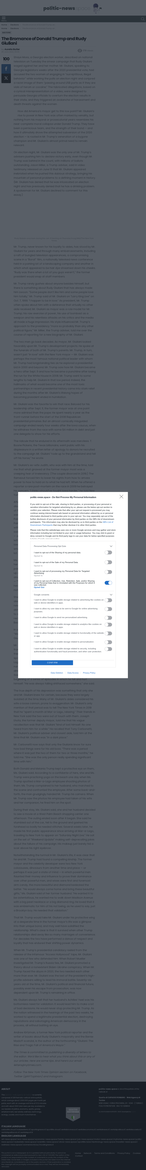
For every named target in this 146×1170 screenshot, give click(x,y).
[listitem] (73, 546)
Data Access (73, 673)
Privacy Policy (89, 673)
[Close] (122, 497)
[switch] (108, 552)
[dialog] (73, 585)
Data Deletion (57, 673)
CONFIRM (52, 663)
